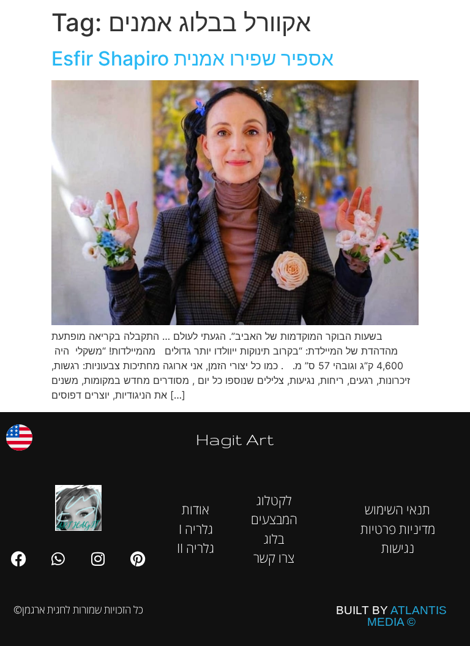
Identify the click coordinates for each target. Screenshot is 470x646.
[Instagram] (98, 558)
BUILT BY (391, 616)
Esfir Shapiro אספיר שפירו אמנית (192, 58)
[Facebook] (18, 558)
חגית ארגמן (444, 18)
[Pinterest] (137, 558)
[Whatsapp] (58, 558)
